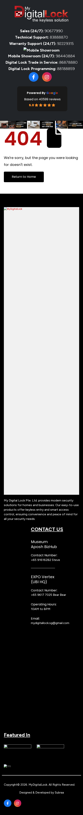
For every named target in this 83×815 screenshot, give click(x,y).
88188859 (66, 68)
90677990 (54, 31)
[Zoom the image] (41, 209)
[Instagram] (47, 77)
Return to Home (24, 177)
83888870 (59, 37)
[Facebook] (33, 77)
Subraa (59, 792)
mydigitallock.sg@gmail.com (50, 623)
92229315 (65, 43)
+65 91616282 (41, 560)
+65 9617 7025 (41, 595)
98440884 (65, 56)
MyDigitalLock (38, 784)
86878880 (68, 62)
